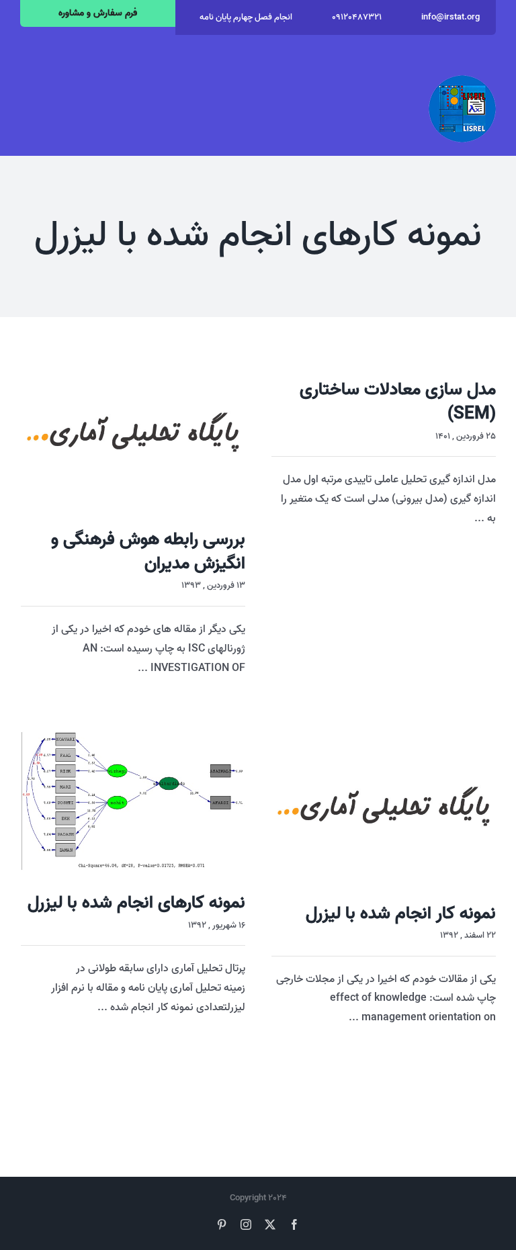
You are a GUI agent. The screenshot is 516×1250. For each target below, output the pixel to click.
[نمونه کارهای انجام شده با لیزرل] (133, 800)
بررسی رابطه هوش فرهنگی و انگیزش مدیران (148, 551)
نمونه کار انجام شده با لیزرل (401, 913)
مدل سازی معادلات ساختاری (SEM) (398, 401)
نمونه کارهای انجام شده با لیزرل (136, 903)
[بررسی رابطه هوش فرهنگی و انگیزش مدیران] (133, 432)
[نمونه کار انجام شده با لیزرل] (383, 806)
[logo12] (462, 80)
